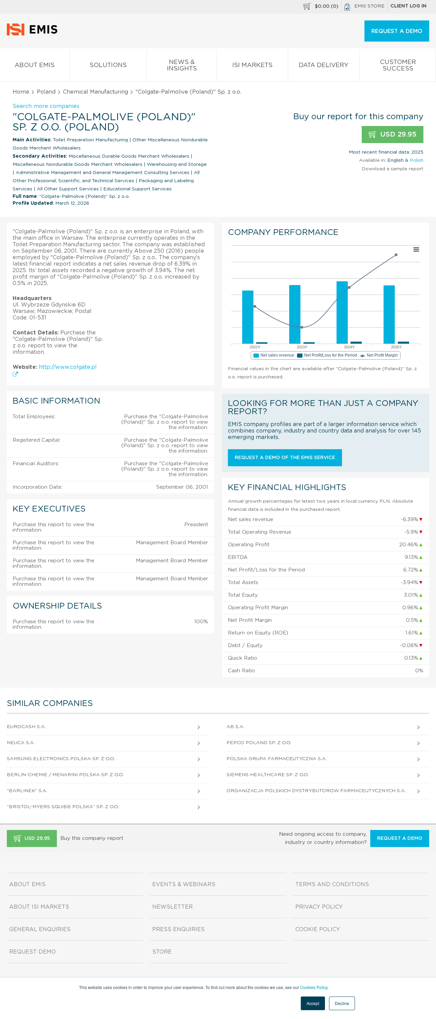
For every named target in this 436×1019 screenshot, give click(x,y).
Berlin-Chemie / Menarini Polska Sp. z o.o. (65, 774)
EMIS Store (369, 6)
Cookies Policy (313, 987)
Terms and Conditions (332, 884)
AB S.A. (235, 726)
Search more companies (46, 106)
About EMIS (34, 65)
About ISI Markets (39, 907)
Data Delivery (323, 65)
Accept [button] (313, 1003)
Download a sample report (392, 169)
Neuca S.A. (21, 742)
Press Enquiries (178, 929)
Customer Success (398, 65)
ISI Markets (252, 65)
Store (162, 952)
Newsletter (172, 907)
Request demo (32, 952)
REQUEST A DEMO (396, 31)
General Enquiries (40, 929)
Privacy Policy (319, 907)
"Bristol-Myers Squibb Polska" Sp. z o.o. (63, 806)
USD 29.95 (397, 134)
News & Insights (182, 65)
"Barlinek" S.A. (27, 790)
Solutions (108, 65)
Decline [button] (342, 1003)
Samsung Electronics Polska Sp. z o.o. (61, 758)
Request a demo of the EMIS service (285, 457)
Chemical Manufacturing (95, 92)
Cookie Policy (317, 929)
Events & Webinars (183, 884)
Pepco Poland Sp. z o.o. (259, 742)
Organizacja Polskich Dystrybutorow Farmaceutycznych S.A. (316, 790)
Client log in (408, 6)
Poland (46, 92)
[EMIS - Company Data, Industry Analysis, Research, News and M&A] (34, 34)
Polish (416, 160)
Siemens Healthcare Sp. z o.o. (268, 774)
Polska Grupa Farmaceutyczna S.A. (277, 758)
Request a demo (399, 838)
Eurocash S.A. (26, 726)
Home (21, 92)
